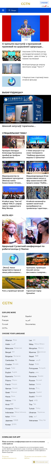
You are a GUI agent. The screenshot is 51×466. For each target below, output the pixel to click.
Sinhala (34, 388)
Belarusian (13, 348)
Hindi (9, 404)
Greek (11, 392)
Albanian (11, 340)
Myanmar (37, 352)
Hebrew (10, 400)
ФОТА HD (7, 215)
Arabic (10, 344)
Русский (5, 324)
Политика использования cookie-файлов (36, 457)
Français (5, 320)
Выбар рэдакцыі (12, 92)
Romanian (36, 376)
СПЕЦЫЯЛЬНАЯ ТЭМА (14, 133)
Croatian (11, 364)
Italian (10, 416)
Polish (34, 364)
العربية (28, 320)
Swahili (35, 396)
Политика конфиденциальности (9, 457)
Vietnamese (37, 420)
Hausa (10, 396)
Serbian (35, 384)
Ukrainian (37, 412)
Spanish (35, 392)
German (11, 388)
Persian (34, 360)
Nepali (33, 356)
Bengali (9, 352)
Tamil (33, 400)
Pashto (34, 372)
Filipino (11, 380)
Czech (10, 368)
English (5, 316)
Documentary (31, 324)
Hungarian (12, 408)
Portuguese (37, 368)
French (11, 384)
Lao (32, 340)
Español (29, 316)
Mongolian (36, 348)
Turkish (34, 408)
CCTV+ (5, 328)
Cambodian (11, 360)
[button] (4, 121)
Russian (35, 380)
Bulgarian (13, 356)
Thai (32, 404)
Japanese (11, 420)
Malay (36, 344)
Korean (10, 424)
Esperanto (13, 376)
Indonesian (15, 412)
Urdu (32, 416)
